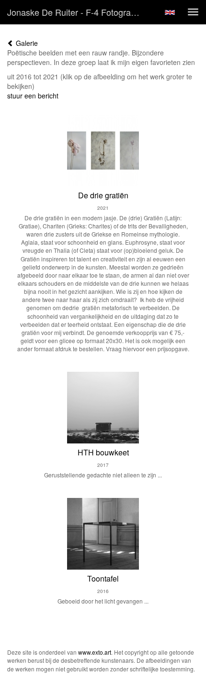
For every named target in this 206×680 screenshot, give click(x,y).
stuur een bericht (32, 95)
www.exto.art (94, 652)
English (169, 12)
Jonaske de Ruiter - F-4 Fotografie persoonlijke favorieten (78, 12)
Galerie (26, 43)
